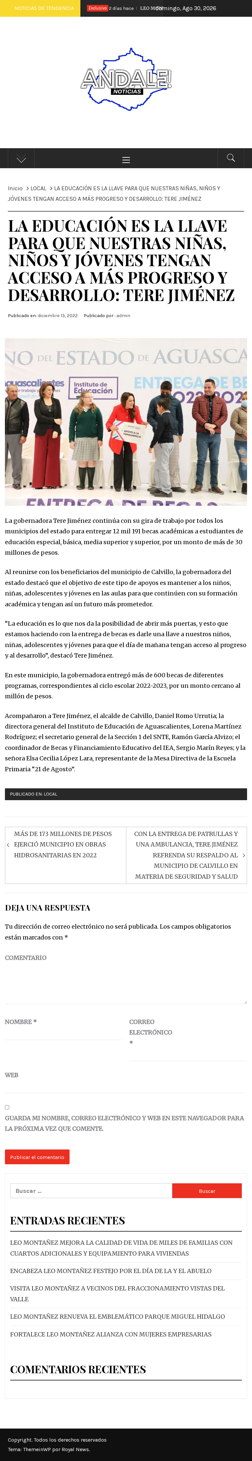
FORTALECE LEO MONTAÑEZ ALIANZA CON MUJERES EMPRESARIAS (111, 1334)
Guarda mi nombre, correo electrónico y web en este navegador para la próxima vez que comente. (124, 1123)
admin (123, 315)
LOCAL (50, 794)
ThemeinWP (37, 1449)
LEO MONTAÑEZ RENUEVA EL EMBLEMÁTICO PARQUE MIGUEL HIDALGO (117, 1316)
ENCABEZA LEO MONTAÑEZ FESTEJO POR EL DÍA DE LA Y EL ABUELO (111, 1271)
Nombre (21, 1022)
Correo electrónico (145, 1032)
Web (11, 1075)
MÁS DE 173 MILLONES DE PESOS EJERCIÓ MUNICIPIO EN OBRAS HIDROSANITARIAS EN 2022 (63, 844)
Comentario (26, 958)
